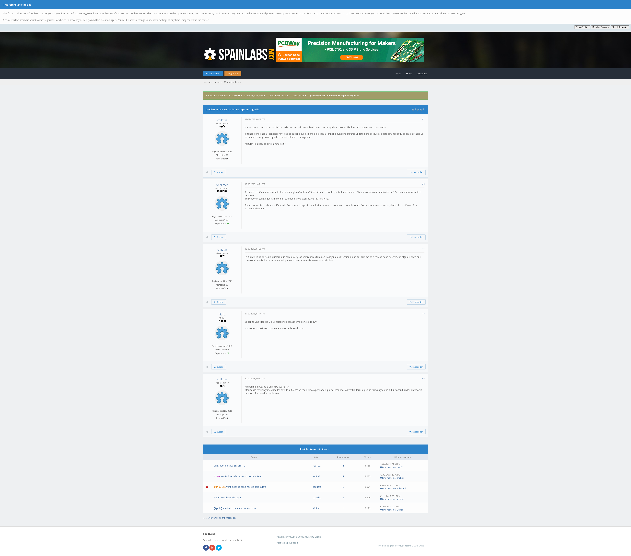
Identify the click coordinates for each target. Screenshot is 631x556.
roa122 (316, 465)
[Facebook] (206, 547)
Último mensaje (388, 467)
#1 (423, 119)
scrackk (317, 497)
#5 (423, 378)
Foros (409, 73)
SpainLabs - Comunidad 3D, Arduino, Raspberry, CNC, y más (235, 95)
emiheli (316, 476)
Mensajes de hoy (232, 82)
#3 (423, 248)
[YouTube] (212, 547)
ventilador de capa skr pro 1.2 (229, 465)
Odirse (316, 508)
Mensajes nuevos (213, 82)
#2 (423, 184)
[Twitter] (219, 547)
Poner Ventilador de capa (227, 497)
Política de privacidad (287, 542)
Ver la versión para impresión (221, 517)
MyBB (292, 536)
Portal (398, 73)
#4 (423, 313)
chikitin (222, 120)
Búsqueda (422, 73)
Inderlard (316, 486)
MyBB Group (314, 536)
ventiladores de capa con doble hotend (241, 476)
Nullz (222, 314)
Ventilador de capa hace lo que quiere (246, 486)
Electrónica (298, 95)
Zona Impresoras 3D (279, 95)
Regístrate (233, 73)
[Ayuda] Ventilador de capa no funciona (235, 508)
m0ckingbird (405, 545)
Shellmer (222, 185)
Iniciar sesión (212, 73)
